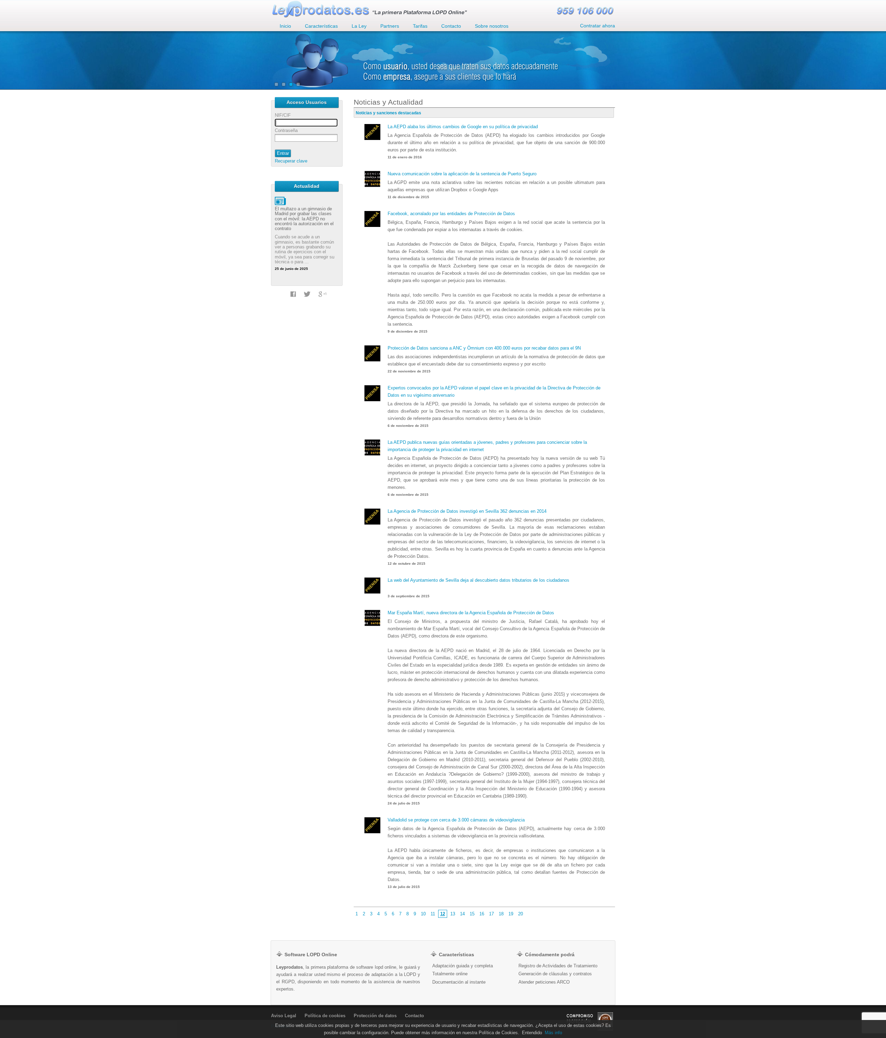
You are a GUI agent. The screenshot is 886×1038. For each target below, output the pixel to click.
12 (442, 913)
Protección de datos (375, 1015)
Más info (553, 1032)
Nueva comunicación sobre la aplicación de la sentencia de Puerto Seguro (462, 173)
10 (423, 913)
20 (520, 913)
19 (510, 913)
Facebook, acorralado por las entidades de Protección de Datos (451, 213)
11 (433, 913)
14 (462, 913)
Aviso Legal (283, 1015)
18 (501, 913)
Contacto (414, 1015)
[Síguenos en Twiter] (307, 298)
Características (321, 26)
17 (491, 913)
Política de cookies (325, 1015)
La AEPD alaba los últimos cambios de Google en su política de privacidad (463, 126)
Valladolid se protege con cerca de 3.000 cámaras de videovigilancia (456, 820)
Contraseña (286, 130)
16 (481, 913)
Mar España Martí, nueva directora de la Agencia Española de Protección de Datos (471, 612)
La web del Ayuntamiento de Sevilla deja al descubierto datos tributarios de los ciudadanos (478, 580)
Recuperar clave (291, 161)
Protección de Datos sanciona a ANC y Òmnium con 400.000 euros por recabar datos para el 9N (484, 348)
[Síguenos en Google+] (322, 298)
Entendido (532, 1032)
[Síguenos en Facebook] (293, 298)
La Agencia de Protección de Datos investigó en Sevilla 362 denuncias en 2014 (467, 511)
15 (472, 913)
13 (452, 913)
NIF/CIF (283, 115)
